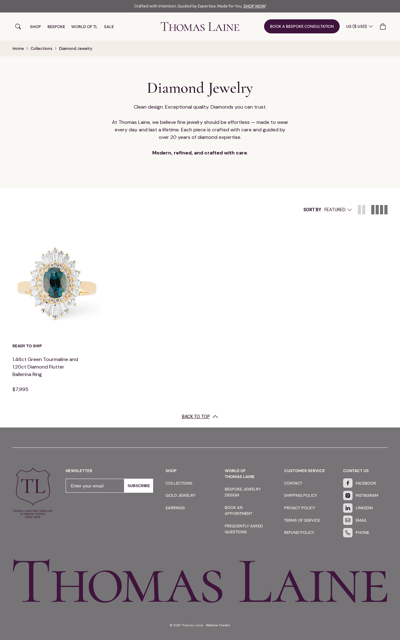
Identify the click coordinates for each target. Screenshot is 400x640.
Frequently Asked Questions (244, 529)
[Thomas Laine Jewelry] (200, 26)
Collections (41, 48)
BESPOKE (56, 26)
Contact (293, 483)
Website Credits (218, 625)
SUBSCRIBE (139, 486)
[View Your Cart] (384, 26)
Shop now (254, 6)
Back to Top (196, 416)
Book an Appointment (238, 510)
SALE (109, 26)
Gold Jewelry (181, 495)
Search (17, 26)
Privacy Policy (299, 508)
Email (361, 520)
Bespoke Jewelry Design (243, 492)
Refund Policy (299, 532)
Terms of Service (302, 520)
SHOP (35, 26)
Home (18, 48)
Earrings (175, 508)
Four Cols (379, 209)
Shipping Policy (300, 495)
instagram (367, 495)
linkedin (364, 508)
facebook (366, 483)
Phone (362, 532)
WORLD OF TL (84, 26)
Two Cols (361, 209)
